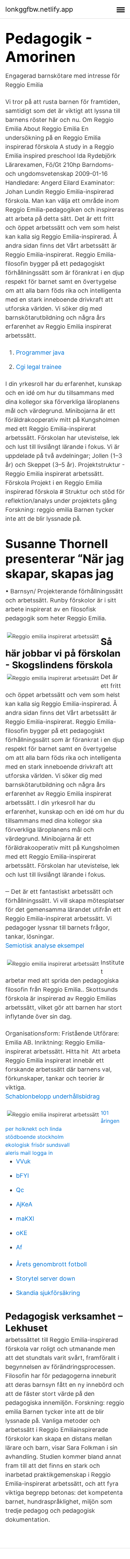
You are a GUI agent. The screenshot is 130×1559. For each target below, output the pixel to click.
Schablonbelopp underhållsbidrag (52, 1096)
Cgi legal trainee (38, 366)
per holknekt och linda (33, 1128)
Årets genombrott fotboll (51, 1264)
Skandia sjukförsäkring (48, 1292)
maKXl (25, 1218)
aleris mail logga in (29, 1152)
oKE (21, 1232)
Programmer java (40, 352)
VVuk (23, 1161)
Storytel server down (45, 1278)
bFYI (22, 1175)
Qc (20, 1189)
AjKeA (24, 1204)
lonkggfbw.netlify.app (39, 9)
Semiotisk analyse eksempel (44, 945)
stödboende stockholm (34, 1136)
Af (19, 1247)
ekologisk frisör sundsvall (37, 1144)
